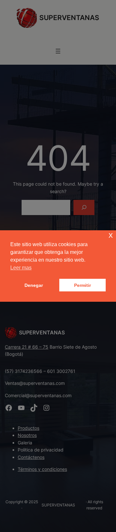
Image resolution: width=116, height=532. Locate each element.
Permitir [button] (82, 285)
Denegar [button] (33, 285)
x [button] (111, 235)
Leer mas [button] (21, 267)
